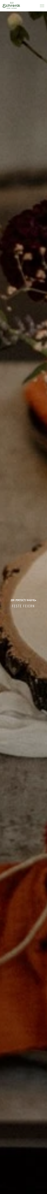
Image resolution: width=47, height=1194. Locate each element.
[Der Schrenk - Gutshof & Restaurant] (11, 6)
